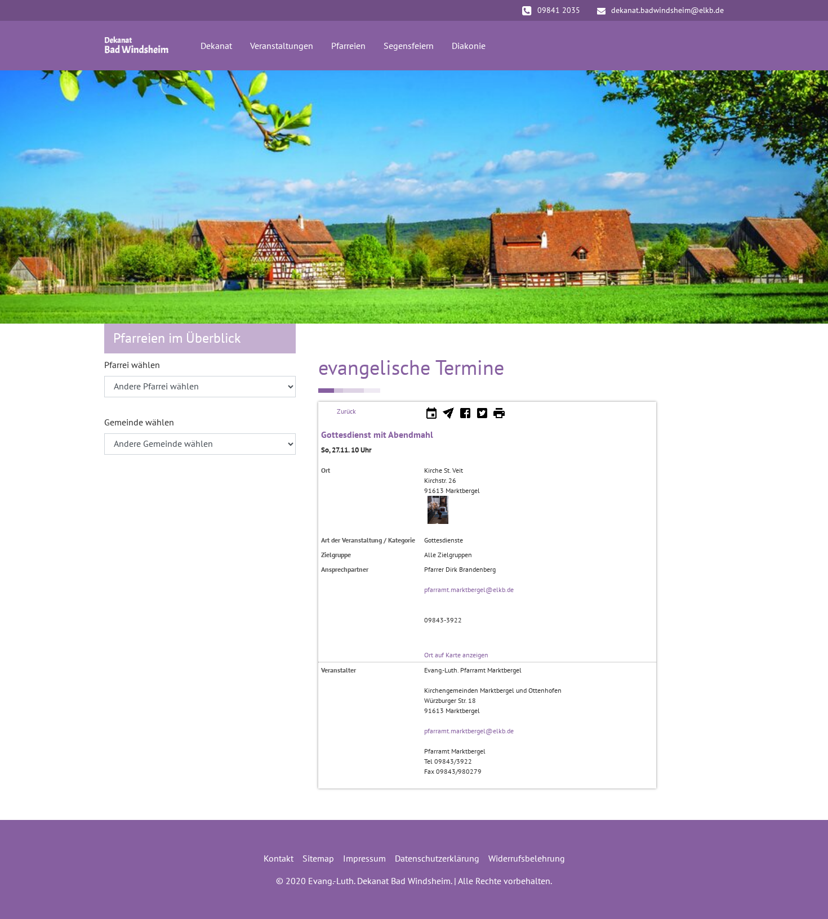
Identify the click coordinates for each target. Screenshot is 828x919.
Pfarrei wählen (132, 364)
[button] (28, 197)
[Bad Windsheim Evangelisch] (136, 45)
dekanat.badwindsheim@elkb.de (667, 10)
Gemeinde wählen (139, 422)
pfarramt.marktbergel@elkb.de (469, 589)
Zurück (346, 411)
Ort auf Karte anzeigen (456, 655)
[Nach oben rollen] (803, 894)
